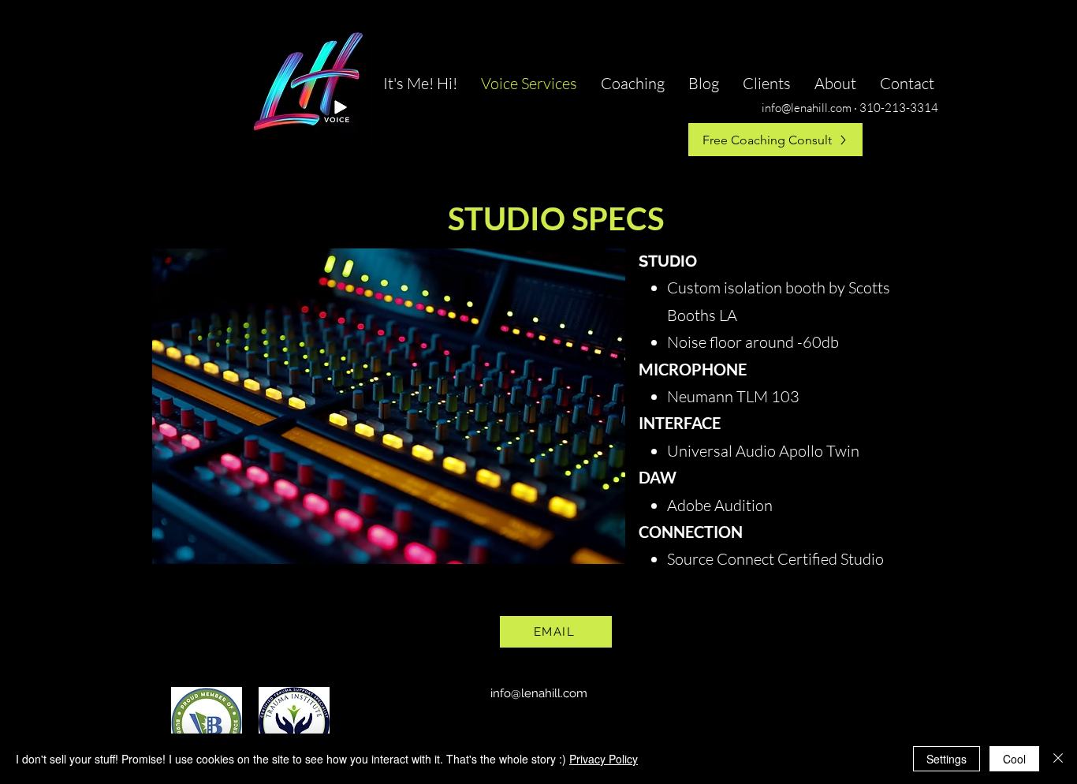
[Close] (1058, 758)
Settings (946, 759)
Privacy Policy (603, 759)
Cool (1014, 759)
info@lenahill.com (538, 693)
